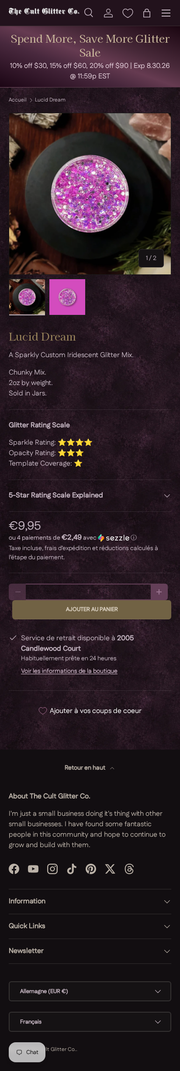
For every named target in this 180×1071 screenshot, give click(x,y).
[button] (146, 13)
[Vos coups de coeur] (127, 13)
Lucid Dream (50, 100)
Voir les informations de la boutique (69, 671)
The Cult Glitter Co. (52, 1049)
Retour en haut (86, 768)
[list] (90, 193)
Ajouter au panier (92, 609)
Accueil (18, 100)
